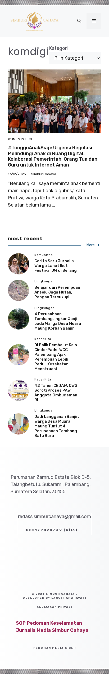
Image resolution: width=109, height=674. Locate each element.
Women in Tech (21, 139)
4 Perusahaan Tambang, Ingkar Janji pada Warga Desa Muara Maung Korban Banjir (57, 321)
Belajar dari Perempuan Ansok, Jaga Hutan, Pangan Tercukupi (57, 292)
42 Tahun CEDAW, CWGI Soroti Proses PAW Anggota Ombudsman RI (56, 392)
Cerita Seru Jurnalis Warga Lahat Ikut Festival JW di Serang (55, 266)
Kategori (58, 48)
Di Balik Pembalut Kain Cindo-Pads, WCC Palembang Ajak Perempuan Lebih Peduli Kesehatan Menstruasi (55, 357)
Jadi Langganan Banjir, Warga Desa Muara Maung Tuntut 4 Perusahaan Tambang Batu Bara (56, 426)
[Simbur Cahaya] (34, 21)
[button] (79, 21)
